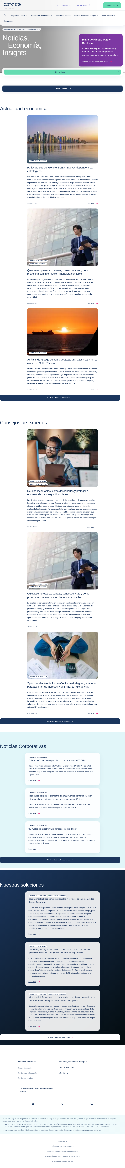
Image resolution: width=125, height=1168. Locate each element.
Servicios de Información (27, 1073)
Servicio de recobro (25, 1078)
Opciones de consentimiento (62, 1161)
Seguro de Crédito (25, 1068)
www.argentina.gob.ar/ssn (91, 1130)
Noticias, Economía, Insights (73, 1062)
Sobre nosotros (66, 1067)
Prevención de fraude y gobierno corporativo (62, 1156)
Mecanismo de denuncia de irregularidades (62, 1151)
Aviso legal (62, 1141)
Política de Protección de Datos (62, 1146)
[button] (5, 15)
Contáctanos (65, 1073)
